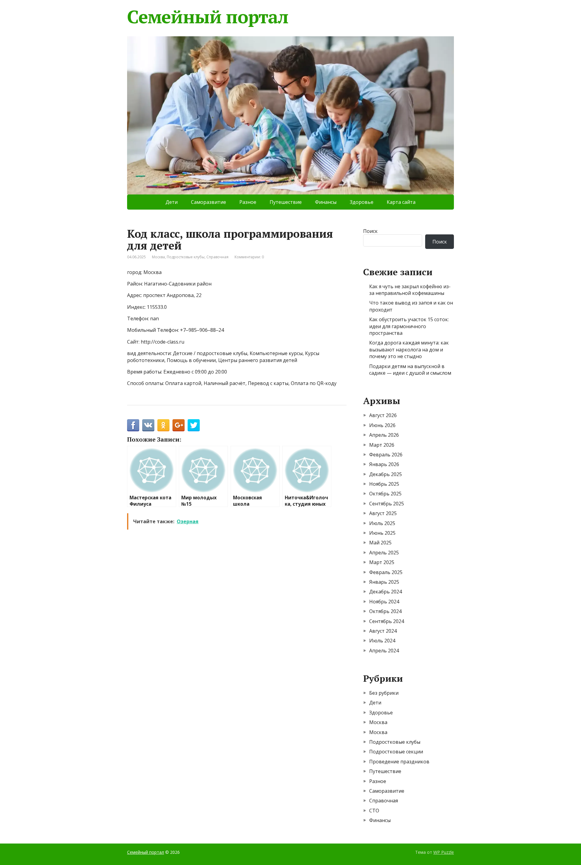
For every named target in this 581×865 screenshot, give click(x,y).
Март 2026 (381, 445)
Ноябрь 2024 (384, 601)
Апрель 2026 (384, 435)
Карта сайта (401, 202)
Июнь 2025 (382, 533)
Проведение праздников (399, 761)
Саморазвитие (208, 202)
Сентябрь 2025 (386, 503)
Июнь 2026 (382, 425)
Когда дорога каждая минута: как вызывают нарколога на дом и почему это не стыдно (409, 349)
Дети (172, 202)
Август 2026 (383, 415)
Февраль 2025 (385, 572)
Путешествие (286, 202)
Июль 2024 (382, 640)
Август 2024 (383, 631)
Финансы (325, 202)
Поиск (370, 231)
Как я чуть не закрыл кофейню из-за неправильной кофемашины (410, 289)
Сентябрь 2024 (386, 621)
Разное (247, 202)
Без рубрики (384, 693)
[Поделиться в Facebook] (133, 425)
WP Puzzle (443, 852)
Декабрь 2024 (385, 591)
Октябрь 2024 (385, 611)
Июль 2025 (382, 523)
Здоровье (361, 202)
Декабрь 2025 (385, 474)
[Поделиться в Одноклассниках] (163, 425)
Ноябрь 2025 (384, 484)
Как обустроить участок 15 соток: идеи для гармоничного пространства (409, 326)
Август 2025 (383, 513)
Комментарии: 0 (249, 257)
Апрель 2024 (384, 650)
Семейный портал (207, 16)
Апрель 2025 (384, 552)
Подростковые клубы (186, 257)
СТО (374, 810)
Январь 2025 (384, 582)
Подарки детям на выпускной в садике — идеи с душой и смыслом (410, 369)
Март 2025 (381, 562)
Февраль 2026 (385, 454)
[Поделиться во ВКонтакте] (148, 425)
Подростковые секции (396, 751)
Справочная (217, 257)
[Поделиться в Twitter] (194, 425)
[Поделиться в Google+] (178, 425)
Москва (158, 257)
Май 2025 (380, 542)
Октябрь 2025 (385, 493)
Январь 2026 (384, 464)
